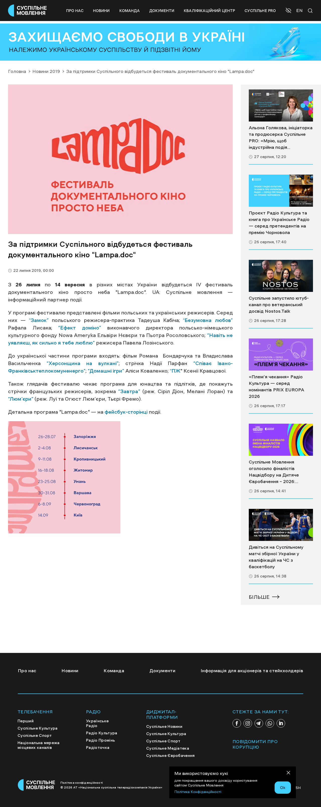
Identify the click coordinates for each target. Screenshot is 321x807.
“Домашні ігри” (106, 370)
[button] (289, 11)
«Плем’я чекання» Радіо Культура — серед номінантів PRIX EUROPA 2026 (276, 387)
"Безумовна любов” (208, 320)
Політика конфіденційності (81, 782)
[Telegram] (259, 723)
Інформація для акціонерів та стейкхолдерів (252, 670)
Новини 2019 (46, 71)
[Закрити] (288, 773)
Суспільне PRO (260, 11)
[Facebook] (236, 723)
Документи (161, 11)
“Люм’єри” (20, 398)
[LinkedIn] (281, 723)
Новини (101, 11)
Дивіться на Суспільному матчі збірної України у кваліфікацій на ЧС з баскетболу (276, 557)
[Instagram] (248, 723)
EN (299, 10)
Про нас (75, 11)
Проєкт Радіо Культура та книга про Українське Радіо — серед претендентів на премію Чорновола (279, 223)
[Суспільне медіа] (281, 105)
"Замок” (39, 320)
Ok (282, 787)
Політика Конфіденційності (197, 791)
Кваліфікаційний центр (209, 11)
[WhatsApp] (270, 723)
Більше (259, 597)
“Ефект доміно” (79, 327)
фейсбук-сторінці (126, 411)
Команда (129, 11)
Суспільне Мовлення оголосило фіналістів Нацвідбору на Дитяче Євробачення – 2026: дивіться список (274, 472)
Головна (17, 71)
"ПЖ (175, 370)
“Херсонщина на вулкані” (83, 363)
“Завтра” (129, 391)
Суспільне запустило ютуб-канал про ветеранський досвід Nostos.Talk (279, 304)
